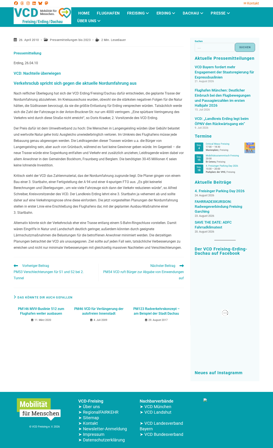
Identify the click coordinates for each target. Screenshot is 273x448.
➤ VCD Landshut (155, 412)
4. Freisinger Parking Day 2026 (222, 165)
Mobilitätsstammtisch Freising (222, 155)
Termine (203, 136)
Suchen (199, 41)
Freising (136, 13)
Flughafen (108, 13)
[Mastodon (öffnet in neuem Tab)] (46, 3)
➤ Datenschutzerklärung (101, 439)
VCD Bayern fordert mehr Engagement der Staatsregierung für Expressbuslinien (224, 72)
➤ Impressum (91, 434)
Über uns (87, 21)
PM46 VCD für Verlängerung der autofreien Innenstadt (98, 311)
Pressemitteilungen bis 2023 (70, 40)
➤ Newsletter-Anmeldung (102, 428)
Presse (219, 13)
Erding (164, 13)
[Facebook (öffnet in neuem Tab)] (16, 3)
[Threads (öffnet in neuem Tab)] (22, 3)
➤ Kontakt (88, 423)
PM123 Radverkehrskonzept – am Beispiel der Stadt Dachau (156, 311)
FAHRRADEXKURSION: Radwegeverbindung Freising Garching (218, 207)
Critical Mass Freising (217, 144)
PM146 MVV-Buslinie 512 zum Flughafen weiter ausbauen (41, 311)
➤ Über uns (89, 406)
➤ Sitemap (88, 417)
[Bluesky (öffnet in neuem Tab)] (40, 3)
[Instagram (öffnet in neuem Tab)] (28, 3)
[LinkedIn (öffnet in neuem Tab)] (34, 3)
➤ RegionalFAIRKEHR (98, 412)
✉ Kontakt (251, 3)
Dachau (191, 13)
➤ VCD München (155, 406)
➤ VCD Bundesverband (161, 434)
